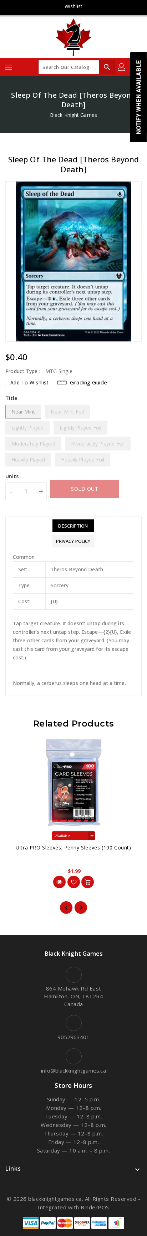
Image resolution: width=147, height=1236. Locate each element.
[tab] (73, 525)
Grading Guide (88, 382)
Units (12, 476)
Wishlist (73, 6)
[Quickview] (59, 882)
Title (11, 398)
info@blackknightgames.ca (73, 1070)
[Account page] (122, 67)
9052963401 (73, 1037)
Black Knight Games (73, 115)
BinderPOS (95, 1207)
